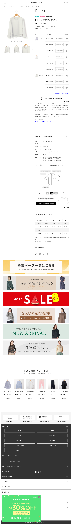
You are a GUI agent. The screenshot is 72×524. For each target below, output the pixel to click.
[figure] (40, 193)
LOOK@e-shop (36, 2)
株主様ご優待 (6, 492)
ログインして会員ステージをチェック (43, 28)
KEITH (52, 431)
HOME (5, 7)
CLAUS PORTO (20, 445)
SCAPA (20, 431)
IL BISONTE (20, 435)
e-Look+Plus (52, 440)
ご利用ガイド (6, 487)
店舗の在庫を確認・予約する (62, 93)
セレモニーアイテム (25, 7)
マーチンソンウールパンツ (54, 394)
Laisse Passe (20, 440)
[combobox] (52, 193)
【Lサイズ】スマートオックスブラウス (23, 394)
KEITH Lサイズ (20, 450)
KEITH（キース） (13, 7)
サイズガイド (53, 165)
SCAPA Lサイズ (52, 445)
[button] (28, 25)
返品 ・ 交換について (39, 247)
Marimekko (52, 435)
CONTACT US (11, 466)
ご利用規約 (5, 481)
